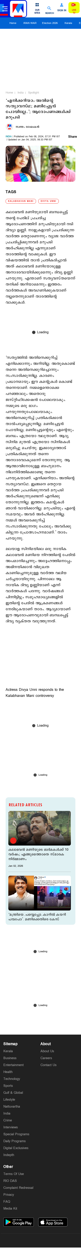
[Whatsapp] (19, 1240)
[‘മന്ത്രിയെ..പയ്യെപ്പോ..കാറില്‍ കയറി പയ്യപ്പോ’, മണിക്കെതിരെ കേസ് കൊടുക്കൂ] (39, 893)
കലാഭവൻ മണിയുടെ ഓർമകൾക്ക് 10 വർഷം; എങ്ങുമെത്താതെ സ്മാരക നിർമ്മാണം (38, 854)
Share (72, 137)
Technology (11, 1079)
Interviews (10, 1127)
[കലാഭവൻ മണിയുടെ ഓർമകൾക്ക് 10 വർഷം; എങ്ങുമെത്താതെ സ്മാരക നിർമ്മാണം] (39, 828)
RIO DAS (10, 1181)
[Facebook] (51, 1240)
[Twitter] (29, 1240)
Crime (7, 1120)
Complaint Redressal (18, 1187)
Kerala (68, 23)
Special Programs (16, 1134)
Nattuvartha (11, 1106)
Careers (46, 1058)
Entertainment (13, 1065)
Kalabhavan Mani (21, 201)
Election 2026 (50, 23)
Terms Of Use (13, 1174)
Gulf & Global (13, 1092)
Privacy (8, 1194)
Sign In (61, 10)
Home (12, 23)
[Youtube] (61, 1240)
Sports (8, 1085)
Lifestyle (9, 1099)
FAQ (6, 1201)
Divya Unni (48, 201)
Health (8, 1072)
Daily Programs (14, 1141)
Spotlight (33, 93)
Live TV (74, 12)
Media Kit (10, 1208)
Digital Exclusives (15, 1148)
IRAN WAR (29, 23)
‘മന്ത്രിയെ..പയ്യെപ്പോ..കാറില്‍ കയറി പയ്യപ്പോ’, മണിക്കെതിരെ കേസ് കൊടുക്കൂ (37, 919)
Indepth (8, 1155)
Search (49, 13)
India (21, 93)
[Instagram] (40, 1240)
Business (9, 1058)
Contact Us (48, 1065)
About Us (47, 1051)
